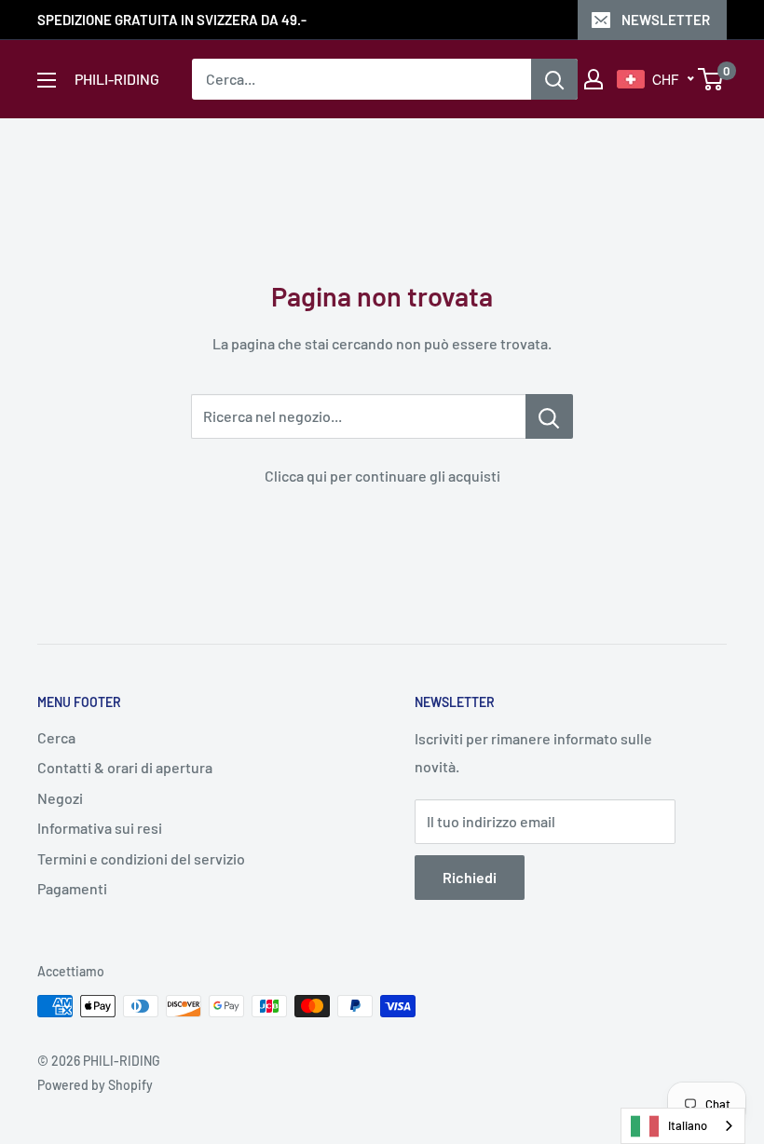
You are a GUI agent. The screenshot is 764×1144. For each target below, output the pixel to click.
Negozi (60, 798)
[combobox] (683, 1126)
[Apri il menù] (46, 80)
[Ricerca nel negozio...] (549, 416)
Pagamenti (72, 888)
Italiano (687, 1125)
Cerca (56, 737)
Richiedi (470, 877)
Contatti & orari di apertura (124, 767)
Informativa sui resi (99, 828)
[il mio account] (593, 79)
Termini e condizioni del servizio (141, 858)
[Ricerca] (554, 79)
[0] (711, 79)
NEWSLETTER (665, 19)
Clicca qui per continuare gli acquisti (382, 475)
